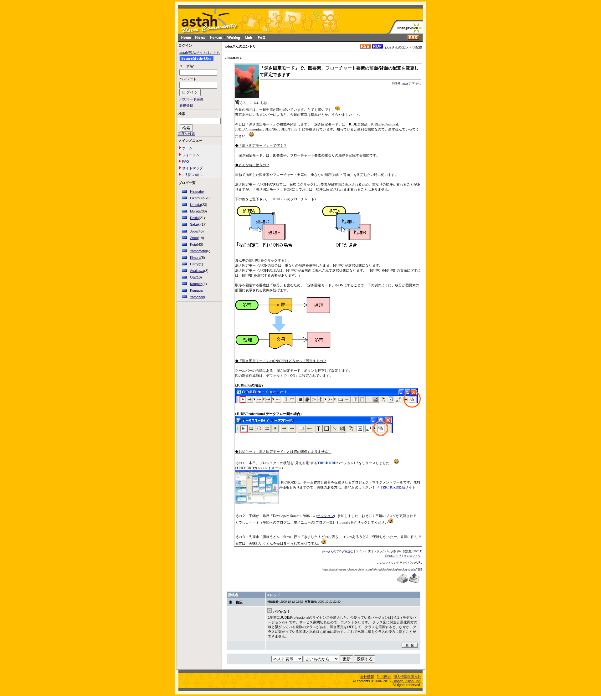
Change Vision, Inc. (406, 681)
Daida (194, 218)
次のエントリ (412, 555)
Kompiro (196, 284)
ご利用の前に (192, 175)
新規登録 (186, 105)
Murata (195, 211)
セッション (325, 515)
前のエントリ (392, 555)
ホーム (187, 148)
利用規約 (384, 676)
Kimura (195, 257)
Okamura (197, 198)
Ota (193, 277)
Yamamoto (198, 251)
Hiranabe (197, 191)
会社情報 (367, 676)
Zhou (194, 238)
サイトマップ (192, 168)
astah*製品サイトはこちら (199, 52)
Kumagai (196, 290)
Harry (194, 264)
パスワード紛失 (191, 99)
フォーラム (190, 155)
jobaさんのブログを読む (337, 551)
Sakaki (195, 224)
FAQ (185, 161)
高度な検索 (186, 134)
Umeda (195, 205)
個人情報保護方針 (407, 676)
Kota (193, 244)
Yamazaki (197, 297)
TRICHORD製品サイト (398, 487)
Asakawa (197, 271)
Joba (194, 231)
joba (405, 83)
